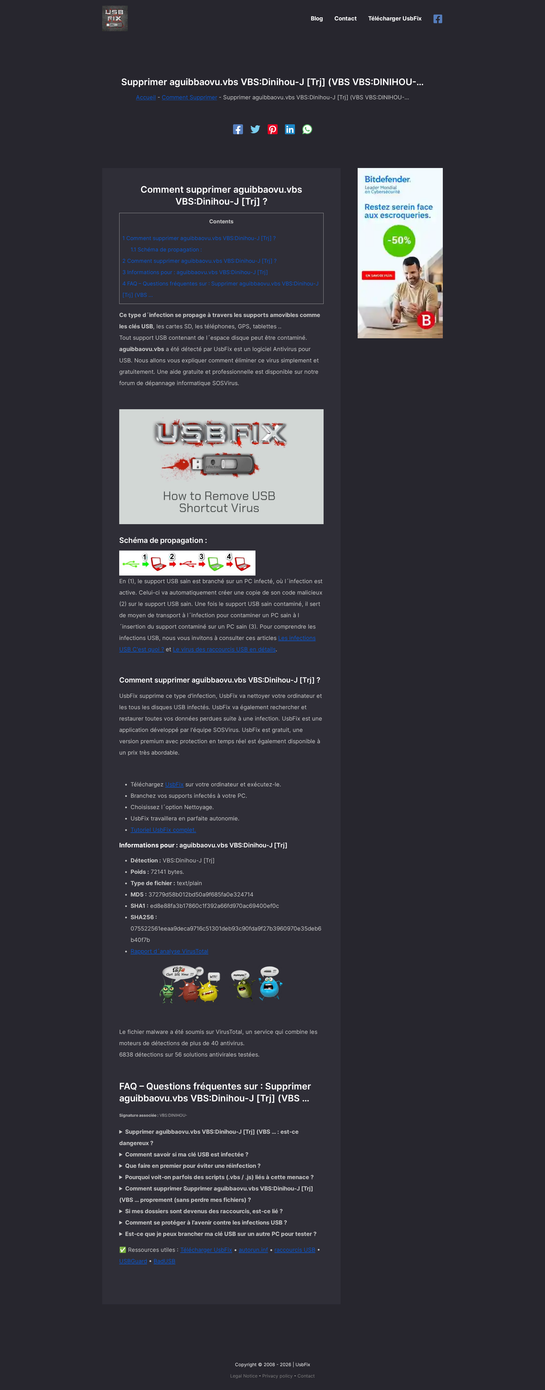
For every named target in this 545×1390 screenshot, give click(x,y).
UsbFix (174, 784)
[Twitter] (255, 129)
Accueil (146, 97)
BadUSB (164, 1261)
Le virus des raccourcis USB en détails (224, 649)
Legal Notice (243, 1376)
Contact (345, 18)
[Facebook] (438, 19)
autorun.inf (253, 1249)
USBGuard (133, 1261)
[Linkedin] (290, 129)
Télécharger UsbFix (395, 18)
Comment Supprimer (189, 97)
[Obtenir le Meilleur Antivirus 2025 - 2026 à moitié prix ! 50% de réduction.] (400, 252)
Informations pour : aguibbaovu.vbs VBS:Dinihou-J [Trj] (195, 272)
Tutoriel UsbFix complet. (163, 829)
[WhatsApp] (307, 129)
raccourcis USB (294, 1249)
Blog (317, 18)
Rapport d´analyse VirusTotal (169, 951)
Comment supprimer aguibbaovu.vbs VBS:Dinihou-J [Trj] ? (199, 238)
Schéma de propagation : (166, 249)
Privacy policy (277, 1376)
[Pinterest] (273, 129)
